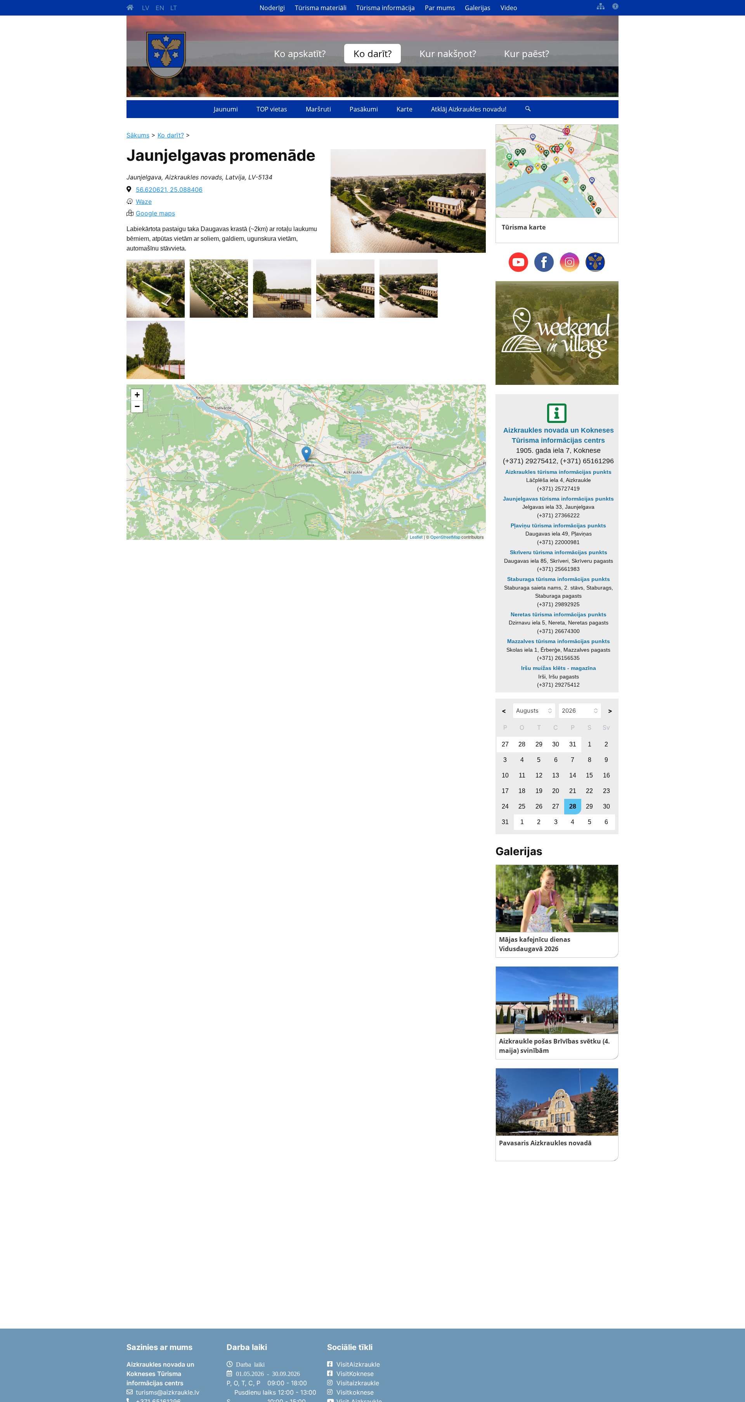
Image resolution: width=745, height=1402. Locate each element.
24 (505, 806)
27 (505, 744)
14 (572, 775)
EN (160, 8)
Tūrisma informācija (385, 7)
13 (555, 775)
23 (606, 791)
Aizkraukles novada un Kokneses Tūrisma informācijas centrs (558, 435)
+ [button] (137, 395)
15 (589, 775)
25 (521, 806)
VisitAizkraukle (358, 1364)
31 (572, 744)
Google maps (155, 213)
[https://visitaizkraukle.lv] (166, 55)
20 (555, 791)
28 (521, 744)
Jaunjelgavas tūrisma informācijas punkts (558, 499)
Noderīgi (272, 7)
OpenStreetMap (445, 537)
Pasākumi (364, 109)
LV (145, 8)
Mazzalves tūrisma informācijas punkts (558, 641)
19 (538, 791)
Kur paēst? (526, 53)
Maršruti (318, 109)
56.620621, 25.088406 (169, 189)
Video (509, 7)
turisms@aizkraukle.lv (167, 1392)
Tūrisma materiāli (321, 7)
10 (505, 775)
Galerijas (477, 7)
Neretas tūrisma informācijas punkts (558, 614)
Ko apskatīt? (300, 53)
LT (173, 8)
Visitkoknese (355, 1392)
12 (538, 775)
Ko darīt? (372, 53)
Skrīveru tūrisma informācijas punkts (558, 552)
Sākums (137, 135)
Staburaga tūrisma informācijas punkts (558, 579)
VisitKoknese (355, 1374)
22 (589, 791)
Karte (404, 109)
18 (521, 791)
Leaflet (416, 537)
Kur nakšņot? (447, 53)
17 (505, 791)
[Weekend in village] (557, 332)
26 (538, 806)
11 (522, 775)
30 (555, 744)
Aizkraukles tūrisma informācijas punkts (558, 472)
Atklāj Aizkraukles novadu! (468, 109)
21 (572, 791)
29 (538, 744)
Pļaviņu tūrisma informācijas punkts (558, 525)
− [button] (137, 406)
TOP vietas (271, 109)
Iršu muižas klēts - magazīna (558, 668)
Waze (144, 201)
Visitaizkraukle (357, 1383)
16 (606, 775)
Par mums (440, 7)
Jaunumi (226, 109)
